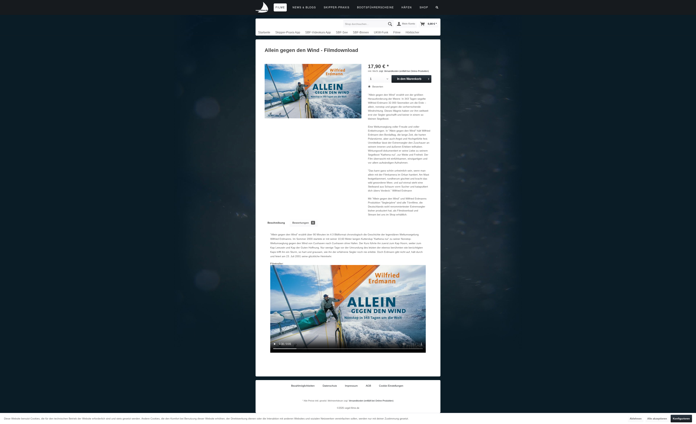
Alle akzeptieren (657, 418)
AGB (368, 385)
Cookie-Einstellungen (391, 385)
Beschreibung (276, 222)
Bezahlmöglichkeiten (303, 385)
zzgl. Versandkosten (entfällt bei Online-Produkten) (404, 71)
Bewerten (377, 86)
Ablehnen (636, 418)
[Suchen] (390, 24)
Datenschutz (330, 385)
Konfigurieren (681, 418)
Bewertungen (303, 222)
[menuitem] (368, 24)
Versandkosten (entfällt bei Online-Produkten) (371, 400)
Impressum (351, 385)
